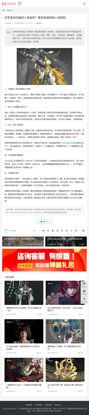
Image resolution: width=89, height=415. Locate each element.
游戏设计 (58, 405)
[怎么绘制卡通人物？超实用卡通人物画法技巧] (65, 370)
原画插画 (29, 405)
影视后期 (48, 405)
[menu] (84, 4)
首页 (3, 10)
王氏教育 (72, 143)
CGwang (8, 23)
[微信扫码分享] (43, 231)
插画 (54, 35)
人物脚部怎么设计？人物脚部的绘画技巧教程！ (23, 386)
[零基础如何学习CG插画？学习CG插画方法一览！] (24, 293)
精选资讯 (39, 23)
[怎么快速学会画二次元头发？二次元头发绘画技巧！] (65, 293)
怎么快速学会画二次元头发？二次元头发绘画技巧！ (65, 309)
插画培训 (50, 322)
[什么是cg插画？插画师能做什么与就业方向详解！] (24, 331)
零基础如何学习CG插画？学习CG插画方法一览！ (23, 309)
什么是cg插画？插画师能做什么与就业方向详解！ (23, 347)
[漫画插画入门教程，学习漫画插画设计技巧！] (65, 331)
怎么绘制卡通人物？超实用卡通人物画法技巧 (65, 386)
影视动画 (38, 405)
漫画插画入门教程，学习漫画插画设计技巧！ (64, 347)
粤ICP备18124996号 (54, 411)
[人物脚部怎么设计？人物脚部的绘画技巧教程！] (24, 370)
